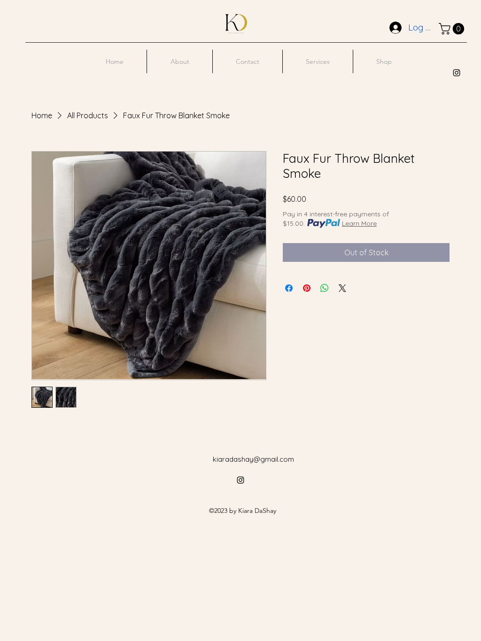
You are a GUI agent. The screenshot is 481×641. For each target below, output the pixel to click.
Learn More (359, 223)
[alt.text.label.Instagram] (456, 72)
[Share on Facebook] (289, 288)
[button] (453, 28)
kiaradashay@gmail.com (253, 459)
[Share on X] (342, 288)
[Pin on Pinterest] (306, 288)
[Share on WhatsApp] (324, 288)
